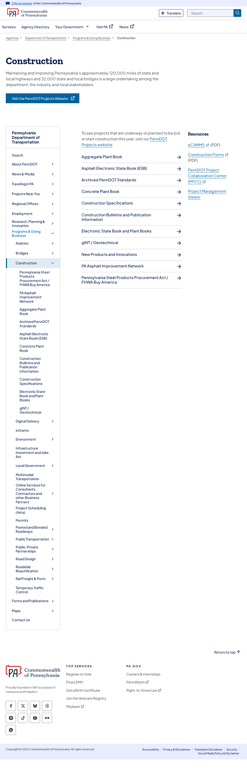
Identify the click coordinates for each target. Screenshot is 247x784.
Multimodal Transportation (27, 476)
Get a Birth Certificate (83, 690)
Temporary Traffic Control (29, 590)
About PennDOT (24, 164)
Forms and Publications (30, 601)
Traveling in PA (23, 184)
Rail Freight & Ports (31, 579)
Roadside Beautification (27, 569)
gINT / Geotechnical (30, 410)
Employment (22, 213)
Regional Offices (25, 204)
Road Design (26, 559)
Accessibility (150, 749)
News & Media (23, 174)
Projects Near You (26, 194)
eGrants (22, 430)
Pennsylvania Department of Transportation (26, 137)
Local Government (30, 466)
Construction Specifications (31, 381)
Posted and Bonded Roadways (32, 529)
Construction (26, 263)
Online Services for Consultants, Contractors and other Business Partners (31, 493)
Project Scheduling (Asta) (31, 510)
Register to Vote (78, 674)
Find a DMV (74, 682)
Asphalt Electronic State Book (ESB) (34, 336)
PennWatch (135, 682)
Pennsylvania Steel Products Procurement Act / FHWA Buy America (35, 278)
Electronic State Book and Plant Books (32, 395)
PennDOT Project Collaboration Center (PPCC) (207, 175)
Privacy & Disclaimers (177, 749)
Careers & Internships (143, 674)
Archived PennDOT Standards (34, 323)
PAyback (73, 706)
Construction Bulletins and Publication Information (30, 364)
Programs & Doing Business (26, 233)
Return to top (224, 652)
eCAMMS (199, 144)
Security (231, 749)
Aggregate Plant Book (33, 311)
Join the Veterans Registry (86, 698)
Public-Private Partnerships (27, 549)
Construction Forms (208, 154)
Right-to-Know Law (141, 690)
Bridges (22, 253)
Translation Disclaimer (208, 749)
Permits (22, 520)
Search (17, 155)
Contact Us (21, 620)
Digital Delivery (27, 421)
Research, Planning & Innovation (28, 223)
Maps (16, 611)
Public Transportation (32, 539)
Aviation (22, 243)
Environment (26, 439)
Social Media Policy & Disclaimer (218, 753)
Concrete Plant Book (32, 348)
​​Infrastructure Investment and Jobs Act (32, 452)
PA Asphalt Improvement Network (31, 297)
